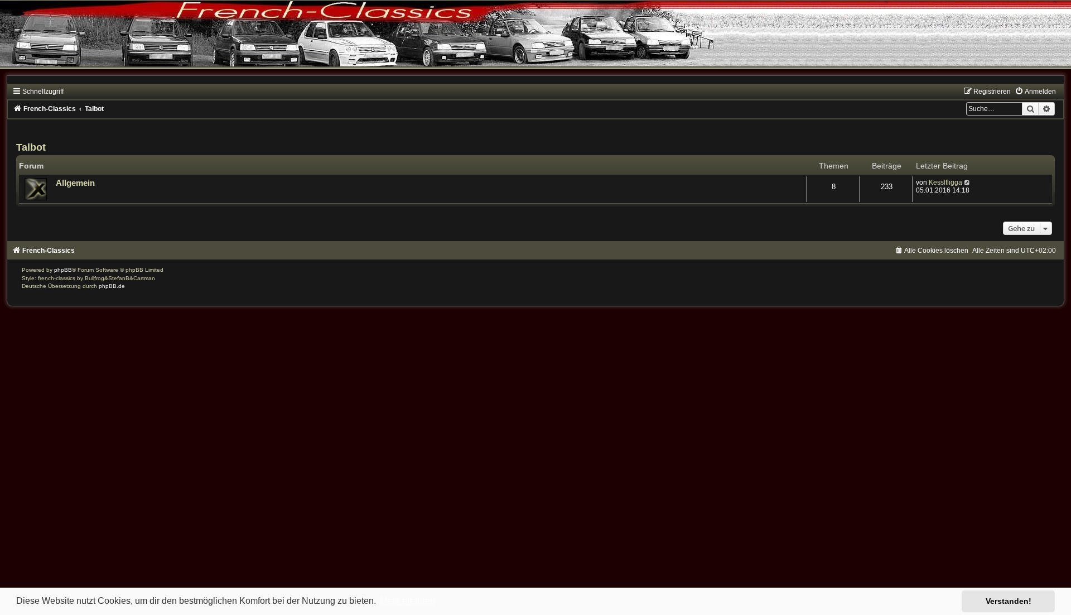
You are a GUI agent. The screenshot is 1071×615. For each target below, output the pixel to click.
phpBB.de (112, 286)
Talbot (31, 147)
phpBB (63, 270)
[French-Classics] (535, 41)
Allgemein (75, 183)
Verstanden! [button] (1008, 601)
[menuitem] (1035, 91)
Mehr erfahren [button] (407, 601)
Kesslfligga (945, 182)
